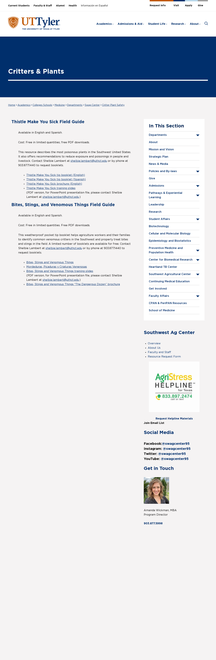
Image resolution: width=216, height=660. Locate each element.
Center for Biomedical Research (171, 259)
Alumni (60, 6)
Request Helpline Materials (174, 418)
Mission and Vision (161, 149)
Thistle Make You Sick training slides (50, 188)
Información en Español (94, 6)
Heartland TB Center (163, 267)
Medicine (60, 105)
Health (73, 6)
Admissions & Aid (130, 24)
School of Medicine (162, 310)
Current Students (19, 6)
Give (200, 5)
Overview (154, 343)
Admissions (156, 185)
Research (177, 24)
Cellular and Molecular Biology (170, 233)
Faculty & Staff (43, 6)
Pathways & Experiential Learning (165, 195)
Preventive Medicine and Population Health (166, 250)
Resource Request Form (164, 356)
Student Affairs (159, 219)
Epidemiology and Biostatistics (170, 240)
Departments (74, 105)
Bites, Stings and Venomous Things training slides (59, 271)
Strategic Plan (158, 156)
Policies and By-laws (163, 171)
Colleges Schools (42, 105)
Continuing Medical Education (169, 281)
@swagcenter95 (176, 443)
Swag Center (92, 105)
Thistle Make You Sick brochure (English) (54, 184)
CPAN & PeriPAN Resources (168, 303)
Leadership (156, 204)
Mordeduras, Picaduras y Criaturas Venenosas (56, 266)
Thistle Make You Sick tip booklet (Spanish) (56, 179)
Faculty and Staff (159, 352)
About (194, 24)
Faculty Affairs (159, 296)
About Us (154, 348)
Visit (176, 5)
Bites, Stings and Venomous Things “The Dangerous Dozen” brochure (73, 284)
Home (11, 105)
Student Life (156, 24)
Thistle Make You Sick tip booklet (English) (55, 175)
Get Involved (158, 288)
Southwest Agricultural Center (170, 274)
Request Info (158, 5)
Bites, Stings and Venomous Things (50, 262)
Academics (104, 24)
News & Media (158, 164)
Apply (188, 5)
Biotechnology (159, 226)
